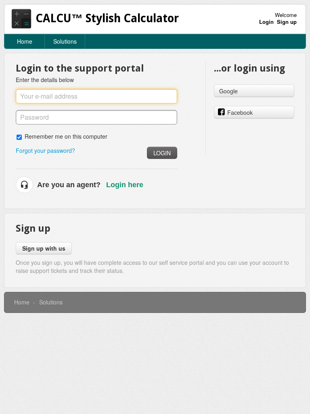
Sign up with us (43, 248)
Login (162, 153)
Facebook (240, 112)
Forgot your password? (45, 150)
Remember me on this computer (66, 136)
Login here (124, 185)
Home (24, 41)
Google (228, 91)
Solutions (65, 41)
